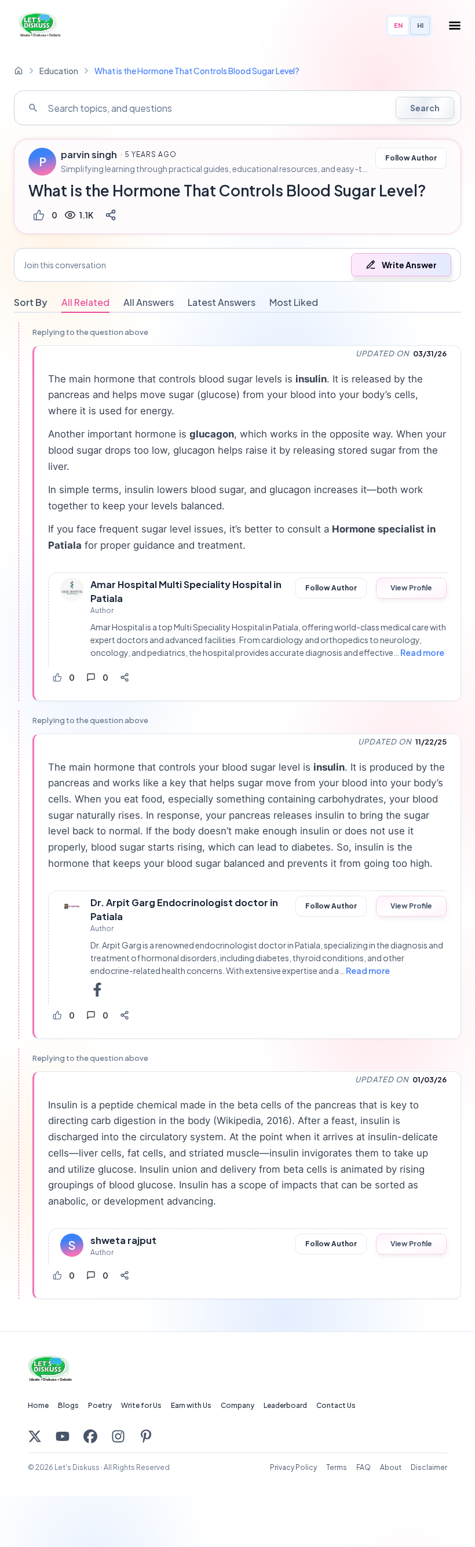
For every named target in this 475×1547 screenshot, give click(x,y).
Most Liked (293, 302)
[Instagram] (118, 1436)
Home (38, 1405)
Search (425, 108)
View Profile (411, 587)
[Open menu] (454, 25)
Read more (422, 652)
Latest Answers (221, 302)
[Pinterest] (146, 1436)
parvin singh (89, 154)
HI (420, 25)
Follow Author (411, 158)
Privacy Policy (293, 1467)
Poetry (100, 1405)
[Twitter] (35, 1436)
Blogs (68, 1405)
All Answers (148, 302)
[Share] (110, 215)
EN (398, 25)
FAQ (363, 1467)
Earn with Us (191, 1405)
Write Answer (409, 265)
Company (237, 1405)
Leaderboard (285, 1405)
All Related (85, 302)
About (390, 1467)
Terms (336, 1467)
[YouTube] (63, 1436)
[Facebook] (90, 1436)
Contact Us (336, 1405)
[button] (237, 265)
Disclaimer (429, 1467)
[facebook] (97, 990)
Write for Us (141, 1405)
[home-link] (18, 70)
